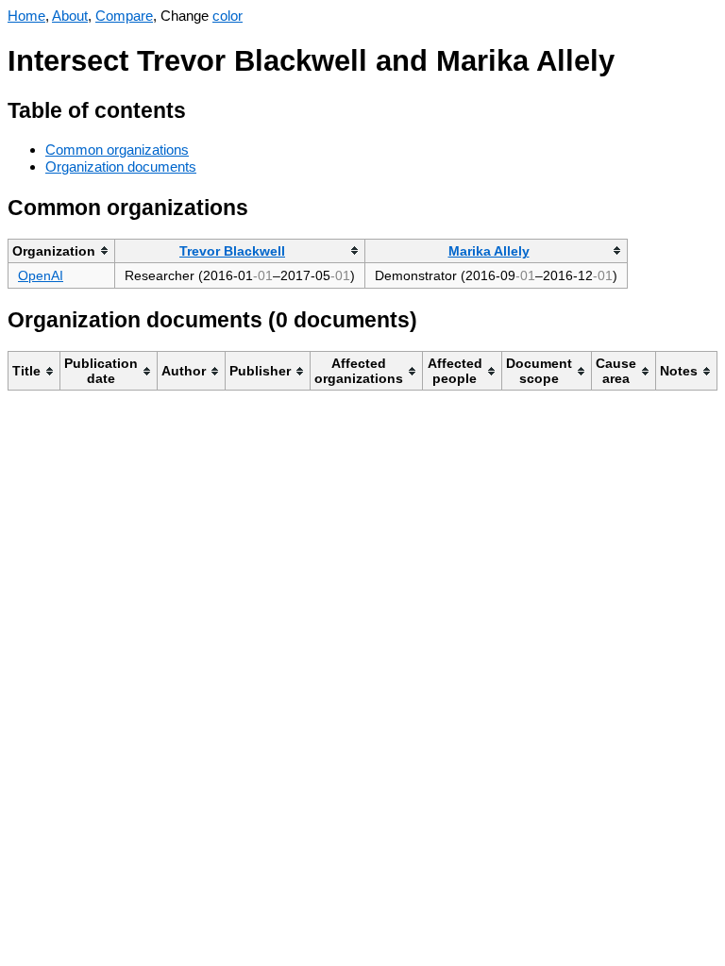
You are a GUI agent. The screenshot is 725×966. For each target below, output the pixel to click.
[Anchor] (200, 108)
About (70, 16)
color (227, 16)
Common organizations (117, 150)
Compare (124, 16)
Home (26, 16)
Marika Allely (489, 250)
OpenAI (40, 275)
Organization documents (120, 166)
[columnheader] (61, 250)
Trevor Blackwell (232, 250)
